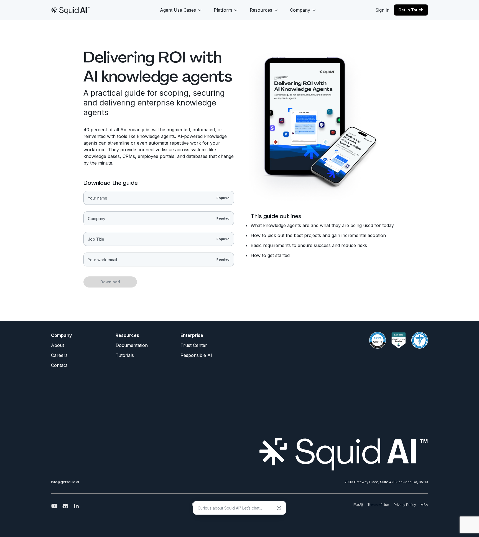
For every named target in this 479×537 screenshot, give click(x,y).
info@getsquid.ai (65, 482)
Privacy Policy (405, 505)
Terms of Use (378, 505)
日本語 (358, 505)
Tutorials (125, 355)
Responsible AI (196, 355)
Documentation (132, 345)
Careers (59, 355)
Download (110, 281)
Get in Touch (411, 9)
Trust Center (193, 345)
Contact (59, 365)
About (57, 345)
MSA (424, 505)
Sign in (382, 10)
